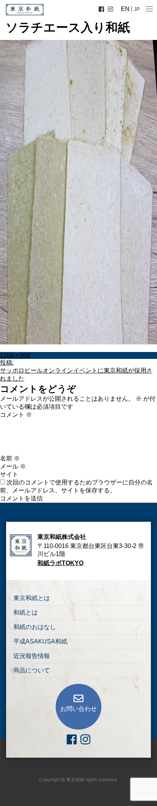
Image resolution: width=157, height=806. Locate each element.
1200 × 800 (15, 355)
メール (13, 466)
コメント (16, 414)
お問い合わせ (78, 709)
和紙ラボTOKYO (60, 563)
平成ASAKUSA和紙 (40, 641)
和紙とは (25, 612)
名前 (10, 458)
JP (137, 9)
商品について (31, 670)
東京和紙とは (31, 598)
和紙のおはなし (34, 627)
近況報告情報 (31, 656)
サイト (9, 474)
